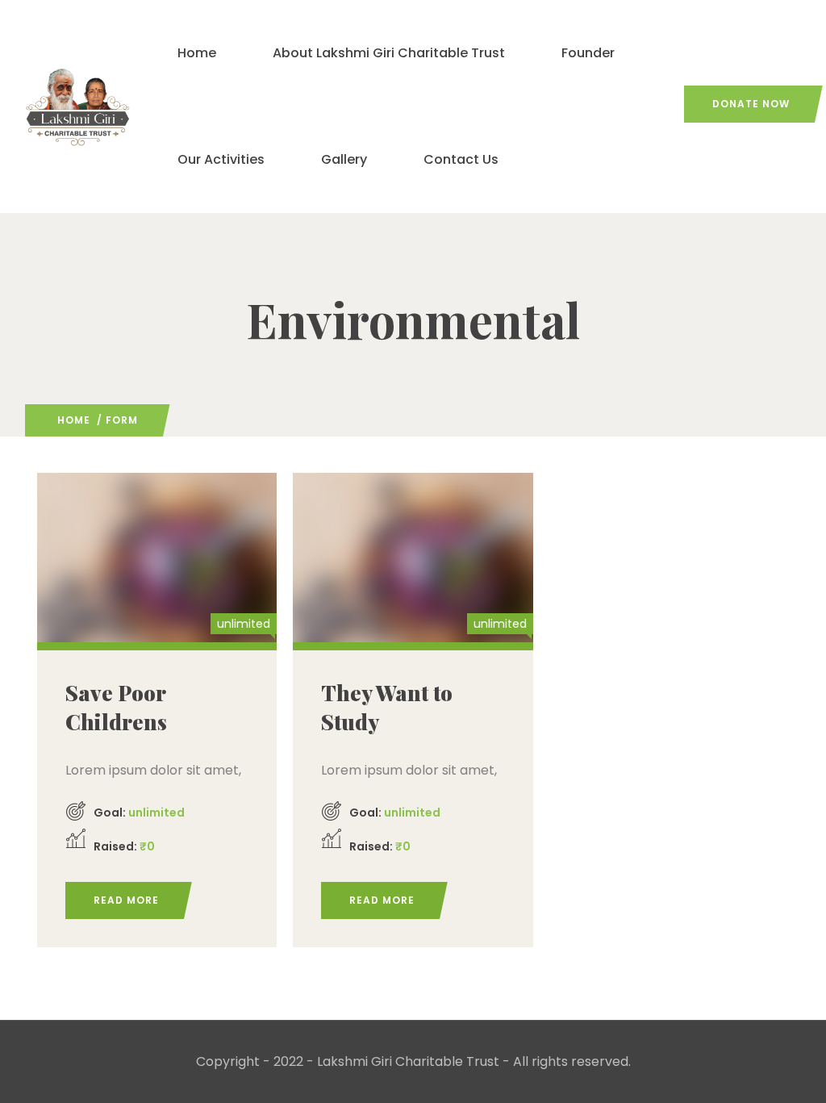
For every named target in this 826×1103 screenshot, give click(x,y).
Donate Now (751, 104)
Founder (588, 53)
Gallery (344, 159)
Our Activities (221, 159)
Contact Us (461, 159)
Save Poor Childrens (116, 707)
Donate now (157, 555)
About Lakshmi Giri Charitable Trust (389, 53)
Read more (126, 900)
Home (196, 53)
